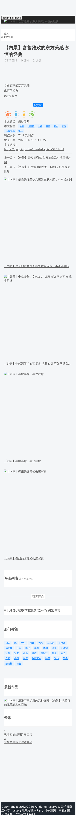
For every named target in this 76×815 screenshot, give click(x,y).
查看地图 (64, 810)
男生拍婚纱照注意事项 (18, 734)
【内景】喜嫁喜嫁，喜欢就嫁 (22, 461)
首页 (6, 33)
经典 (20, 130)
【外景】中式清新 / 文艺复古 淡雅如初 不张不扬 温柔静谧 (38, 364)
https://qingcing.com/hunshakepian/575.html (34, 149)
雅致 (48, 126)
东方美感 (10, 130)
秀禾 (64, 126)
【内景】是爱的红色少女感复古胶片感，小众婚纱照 (36, 266)
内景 (22, 126)
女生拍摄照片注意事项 (18, 742)
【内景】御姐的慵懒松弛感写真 (24, 558)
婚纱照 (31, 126)
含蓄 (40, 126)
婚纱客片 (8, 36)
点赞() (38, 105)
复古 (56, 126)
